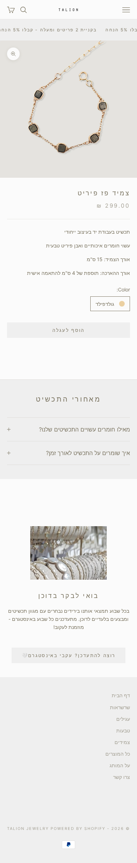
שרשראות (120, 707)
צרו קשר (121, 777)
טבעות (123, 730)
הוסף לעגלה (68, 330)
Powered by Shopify (78, 828)
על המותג (120, 765)
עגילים (123, 719)
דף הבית (121, 695)
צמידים (122, 742)
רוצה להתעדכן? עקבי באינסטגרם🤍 (69, 655)
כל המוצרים (117, 754)
